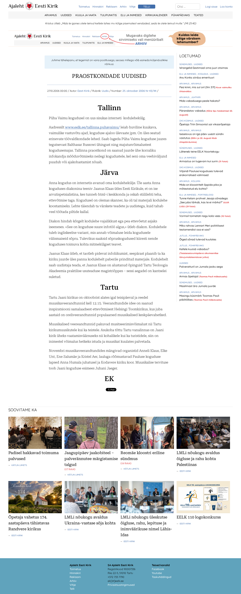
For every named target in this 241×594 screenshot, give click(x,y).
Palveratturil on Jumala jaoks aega (201, 266)
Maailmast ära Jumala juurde (197, 286)
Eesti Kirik (46, 6)
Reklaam (111, 6)
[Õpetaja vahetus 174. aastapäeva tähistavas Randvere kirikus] (35, 512)
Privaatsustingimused (121, 584)
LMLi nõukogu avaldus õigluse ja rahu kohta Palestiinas (198, 459)
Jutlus (183, 235)
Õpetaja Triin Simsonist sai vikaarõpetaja (204, 124)
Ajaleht (16, 6)
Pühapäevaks (180, 15)
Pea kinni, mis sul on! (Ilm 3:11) (197, 87)
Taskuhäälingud (161, 577)
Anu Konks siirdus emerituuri (196, 77)
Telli (72, 588)
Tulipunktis (108, 15)
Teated (198, 15)
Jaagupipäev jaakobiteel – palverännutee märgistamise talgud (91, 459)
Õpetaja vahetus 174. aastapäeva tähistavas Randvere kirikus (28, 523)
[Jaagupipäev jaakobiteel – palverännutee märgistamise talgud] (91, 448)
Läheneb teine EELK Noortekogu (199, 151)
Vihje (132, 6)
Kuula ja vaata (85, 15)
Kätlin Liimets (19, 465)
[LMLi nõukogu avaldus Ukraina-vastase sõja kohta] (91, 512)
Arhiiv (123, 6)
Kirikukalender (156, 15)
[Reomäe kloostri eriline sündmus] (147, 448)
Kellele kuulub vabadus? (194, 249)
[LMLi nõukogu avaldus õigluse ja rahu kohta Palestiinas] (203, 448)
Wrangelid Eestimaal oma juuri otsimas (203, 67)
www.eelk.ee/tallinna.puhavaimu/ (92, 127)
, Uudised (197, 64)
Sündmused (186, 64)
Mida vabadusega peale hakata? (199, 100)
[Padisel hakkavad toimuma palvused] (35, 448)
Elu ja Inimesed (131, 15)
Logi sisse (211, 6)
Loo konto (226, 6)
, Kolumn (195, 181)
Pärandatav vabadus (192, 110)
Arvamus (51, 15)
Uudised (66, 15)
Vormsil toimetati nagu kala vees (200, 216)
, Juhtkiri (195, 97)
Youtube (157, 573)
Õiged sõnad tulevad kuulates (197, 239)
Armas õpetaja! (189, 276)
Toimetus (84, 6)
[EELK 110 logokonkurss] (203, 512)
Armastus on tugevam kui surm (199, 161)
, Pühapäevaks (196, 235)
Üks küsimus (186, 120)
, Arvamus (195, 83)
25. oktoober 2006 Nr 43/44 (139, 90)
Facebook (158, 569)
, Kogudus (203, 74)
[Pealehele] (29, 9)
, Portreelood (205, 194)
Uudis (105, 90)
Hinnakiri (97, 6)
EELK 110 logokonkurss (199, 517)
